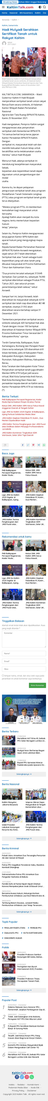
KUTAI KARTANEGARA (32, 933)
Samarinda (13, 25)
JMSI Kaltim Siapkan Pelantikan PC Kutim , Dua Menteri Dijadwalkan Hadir (22, 419)
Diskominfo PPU (11, 933)
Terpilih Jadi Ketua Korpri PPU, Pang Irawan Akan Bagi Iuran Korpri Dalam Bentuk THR (24, 1036)
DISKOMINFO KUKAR (13, 938)
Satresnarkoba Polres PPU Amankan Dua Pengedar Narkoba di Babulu (20, 875)
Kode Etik (35, 1087)
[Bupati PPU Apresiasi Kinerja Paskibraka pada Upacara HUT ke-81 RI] (8, 764)
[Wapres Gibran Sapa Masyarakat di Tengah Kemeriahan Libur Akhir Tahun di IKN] (36, 794)
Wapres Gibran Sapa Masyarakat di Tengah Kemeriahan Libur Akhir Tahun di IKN (36, 804)
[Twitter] (22, 1077)
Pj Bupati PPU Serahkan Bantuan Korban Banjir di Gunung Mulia (26, 1027)
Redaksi (21, 1084)
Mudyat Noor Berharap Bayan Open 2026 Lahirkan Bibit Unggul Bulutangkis (30, 751)
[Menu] (4, 7)
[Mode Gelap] (40, 7)
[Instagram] (27, 1077)
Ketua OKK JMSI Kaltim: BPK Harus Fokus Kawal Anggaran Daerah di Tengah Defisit (23, 407)
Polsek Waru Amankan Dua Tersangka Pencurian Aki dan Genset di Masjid (23, 856)
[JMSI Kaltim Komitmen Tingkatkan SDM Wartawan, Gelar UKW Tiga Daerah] (36, 511)
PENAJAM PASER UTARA (14, 928)
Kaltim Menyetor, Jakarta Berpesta (10, 803)
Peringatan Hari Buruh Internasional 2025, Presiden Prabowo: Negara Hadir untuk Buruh (30, 967)
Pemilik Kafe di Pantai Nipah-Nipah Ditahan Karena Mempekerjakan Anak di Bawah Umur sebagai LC (22, 885)
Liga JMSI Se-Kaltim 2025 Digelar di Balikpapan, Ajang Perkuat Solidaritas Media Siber (23, 413)
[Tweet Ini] (28, 445)
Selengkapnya (23, 774)
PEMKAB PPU (35, 928)
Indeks (12, 1084)
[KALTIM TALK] (20, 7)
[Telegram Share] (39, 445)
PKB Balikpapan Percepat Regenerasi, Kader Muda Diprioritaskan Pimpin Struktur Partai (22, 400)
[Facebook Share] (23, 445)
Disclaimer (31, 1090)
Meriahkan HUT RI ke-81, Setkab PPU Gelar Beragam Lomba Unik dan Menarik (31, 739)
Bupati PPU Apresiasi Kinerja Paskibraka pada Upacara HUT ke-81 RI (31, 763)
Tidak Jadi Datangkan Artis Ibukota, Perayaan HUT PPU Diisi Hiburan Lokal (24, 1018)
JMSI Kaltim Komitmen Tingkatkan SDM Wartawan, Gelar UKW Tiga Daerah (19, 434)
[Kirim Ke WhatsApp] (44, 445)
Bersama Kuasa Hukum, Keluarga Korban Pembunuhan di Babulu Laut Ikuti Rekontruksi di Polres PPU (23, 894)
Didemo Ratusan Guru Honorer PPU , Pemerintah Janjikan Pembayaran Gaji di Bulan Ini (26, 1008)
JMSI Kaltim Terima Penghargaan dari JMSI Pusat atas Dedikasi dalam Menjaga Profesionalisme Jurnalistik (24, 426)
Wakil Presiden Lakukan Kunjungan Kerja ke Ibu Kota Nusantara (11, 827)
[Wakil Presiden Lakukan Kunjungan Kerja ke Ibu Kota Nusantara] (12, 816)
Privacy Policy (18, 1090)
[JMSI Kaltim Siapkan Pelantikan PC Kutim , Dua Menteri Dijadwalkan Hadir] (36, 486)
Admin (10, 42)
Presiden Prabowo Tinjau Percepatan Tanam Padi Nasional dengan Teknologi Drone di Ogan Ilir (29, 980)
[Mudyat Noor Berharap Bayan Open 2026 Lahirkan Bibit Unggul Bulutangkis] (8, 752)
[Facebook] (17, 1077)
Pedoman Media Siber (18, 1087)
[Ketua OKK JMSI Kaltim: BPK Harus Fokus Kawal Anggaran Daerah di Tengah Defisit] (36, 462)
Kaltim (4, 25)
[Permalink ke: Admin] (4, 43)
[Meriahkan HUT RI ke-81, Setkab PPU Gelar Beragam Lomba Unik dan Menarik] (8, 740)
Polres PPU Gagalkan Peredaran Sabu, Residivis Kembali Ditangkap (23, 866)
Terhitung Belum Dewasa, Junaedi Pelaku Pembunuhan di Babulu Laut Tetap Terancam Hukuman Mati (22, 904)
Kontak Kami (33, 1084)
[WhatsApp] (32, 1077)
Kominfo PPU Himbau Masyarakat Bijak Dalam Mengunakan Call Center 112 (25, 1046)
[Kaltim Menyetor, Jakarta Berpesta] (12, 794)
